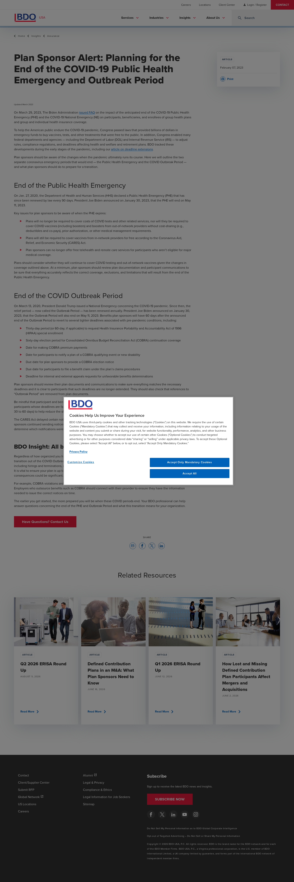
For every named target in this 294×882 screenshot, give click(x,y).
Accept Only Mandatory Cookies (189, 462)
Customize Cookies (80, 462)
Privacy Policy (78, 452)
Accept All (189, 473)
